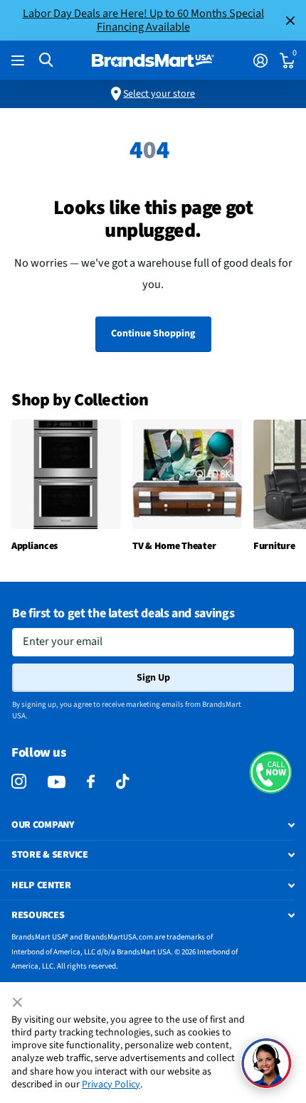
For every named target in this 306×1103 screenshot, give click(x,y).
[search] (46, 60)
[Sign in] (260, 60)
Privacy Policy (111, 1084)
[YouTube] (56, 782)
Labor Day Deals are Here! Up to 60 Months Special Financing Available (143, 20)
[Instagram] (18, 781)
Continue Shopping (153, 333)
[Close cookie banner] (18, 1003)
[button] (270, 772)
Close (290, 20)
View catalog (19, 61)
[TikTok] (122, 781)
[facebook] (91, 782)
